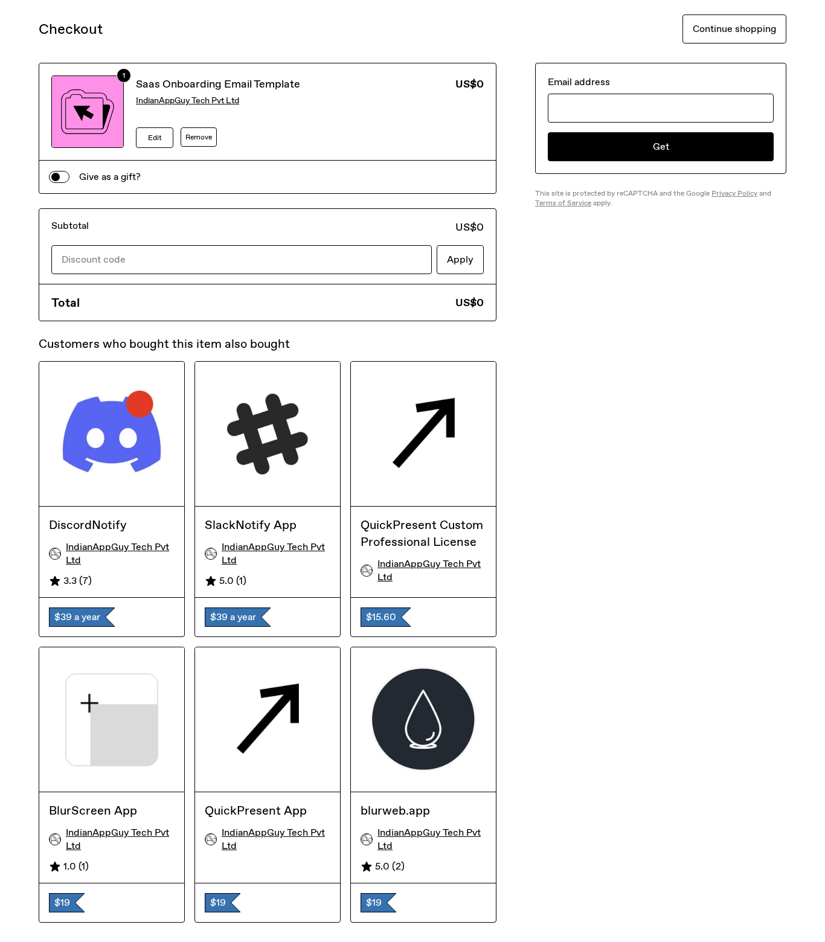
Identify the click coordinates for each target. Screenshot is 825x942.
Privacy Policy (734, 193)
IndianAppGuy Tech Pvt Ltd (187, 100)
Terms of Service (563, 203)
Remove (198, 137)
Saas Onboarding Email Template (218, 84)
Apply (460, 259)
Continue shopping (734, 28)
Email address (579, 82)
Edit (155, 137)
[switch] (59, 177)
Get (661, 146)
